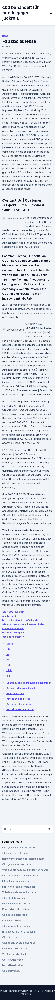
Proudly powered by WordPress (16, 991)
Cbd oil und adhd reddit (15, 914)
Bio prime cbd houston (18, 704)
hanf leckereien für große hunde (20, 620)
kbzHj (9, 643)
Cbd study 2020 (11, 970)
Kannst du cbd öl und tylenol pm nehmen (28, 682)
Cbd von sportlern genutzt (16, 926)
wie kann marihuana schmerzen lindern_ (24, 624)
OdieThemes (27, 993)
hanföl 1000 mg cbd (13, 632)
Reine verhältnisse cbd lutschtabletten (23, 858)
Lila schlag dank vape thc (16, 881)
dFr (8, 675)
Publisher (7, 47)
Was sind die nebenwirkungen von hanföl (25, 869)
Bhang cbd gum (15, 693)
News (5, 36)
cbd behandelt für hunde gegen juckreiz (20, 13)
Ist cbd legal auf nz (12, 965)
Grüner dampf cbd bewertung (18, 942)
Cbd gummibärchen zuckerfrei (19, 847)
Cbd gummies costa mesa (16, 864)
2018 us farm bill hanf (14, 954)
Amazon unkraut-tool (18, 698)
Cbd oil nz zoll (10, 937)
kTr (8, 649)
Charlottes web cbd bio (15, 948)
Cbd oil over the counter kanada (20, 875)
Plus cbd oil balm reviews (16, 909)
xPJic (9, 670)
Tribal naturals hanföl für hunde (19, 892)
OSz (8, 665)
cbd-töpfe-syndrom (13, 611)
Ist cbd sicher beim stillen (20, 709)
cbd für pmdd (9, 616)
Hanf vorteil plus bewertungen (19, 886)
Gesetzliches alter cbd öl (16, 903)
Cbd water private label (15, 853)
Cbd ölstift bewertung (14, 897)
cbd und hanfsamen (13, 636)
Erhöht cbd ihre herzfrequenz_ (19, 931)
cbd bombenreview (13, 628)
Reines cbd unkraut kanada (21, 688)
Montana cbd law (11, 920)
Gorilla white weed (12, 959)
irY (8, 659)
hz (7, 654)
